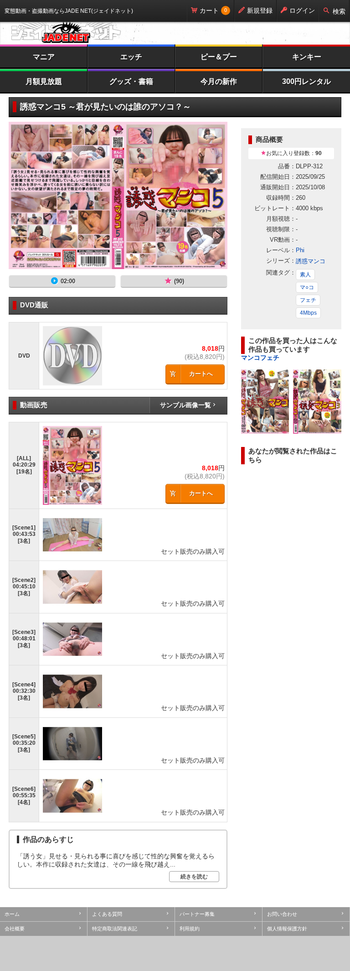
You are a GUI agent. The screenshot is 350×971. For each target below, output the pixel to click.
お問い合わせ (282, 914)
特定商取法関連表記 (114, 928)
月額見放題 (44, 81)
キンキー (306, 57)
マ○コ (307, 287)
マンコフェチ (260, 357)
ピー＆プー (219, 57)
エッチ (131, 57)
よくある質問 (107, 914)
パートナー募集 (197, 914)
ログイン (302, 10)
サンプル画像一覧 (185, 405)
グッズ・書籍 (131, 81)
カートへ (201, 373)
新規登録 (260, 10)
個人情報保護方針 (287, 928)
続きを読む (194, 876)
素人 (305, 274)
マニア (44, 57)
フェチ (308, 300)
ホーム (12, 914)
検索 (339, 11)
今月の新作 (219, 81)
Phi (300, 250)
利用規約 (190, 928)
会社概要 (15, 928)
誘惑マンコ (310, 261)
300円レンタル (306, 81)
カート (209, 10)
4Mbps (308, 313)
